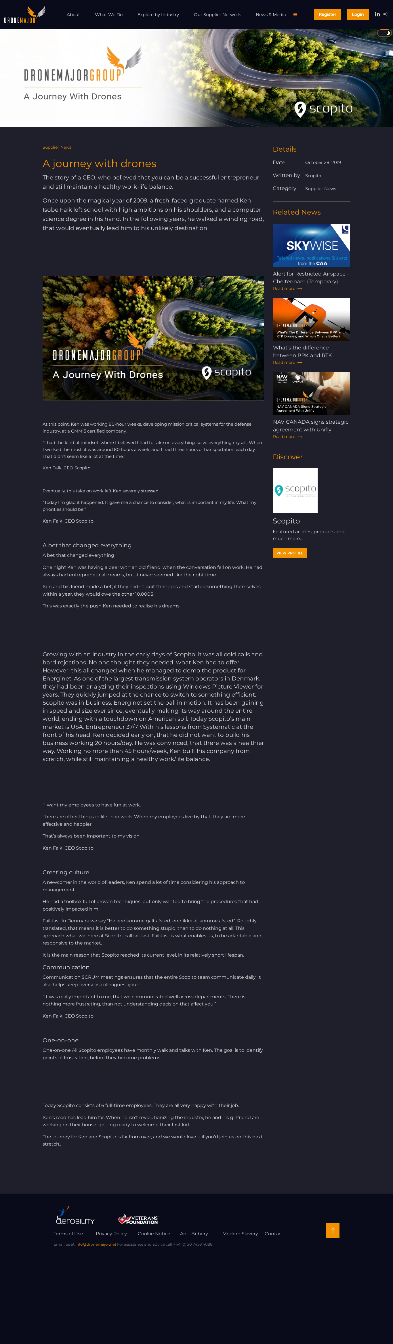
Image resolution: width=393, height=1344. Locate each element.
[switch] (384, 33)
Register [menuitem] (327, 14)
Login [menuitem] (358, 14)
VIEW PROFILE (289, 553)
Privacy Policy (111, 1233)
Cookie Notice (154, 1233)
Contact (274, 1233)
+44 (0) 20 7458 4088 (192, 1244)
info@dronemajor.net (95, 1244)
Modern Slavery (240, 1233)
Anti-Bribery (194, 1233)
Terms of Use (68, 1233)
